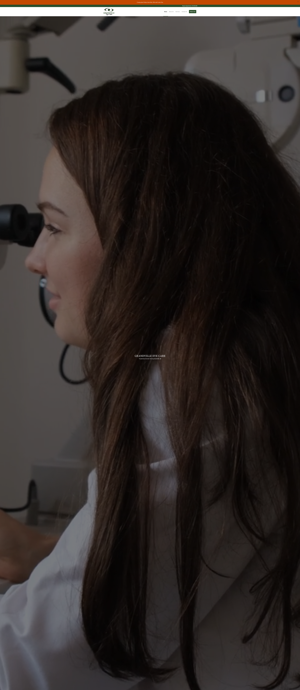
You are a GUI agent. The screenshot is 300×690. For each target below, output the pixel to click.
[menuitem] (165, 11)
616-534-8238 (194, 5)
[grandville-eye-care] (109, 11)
